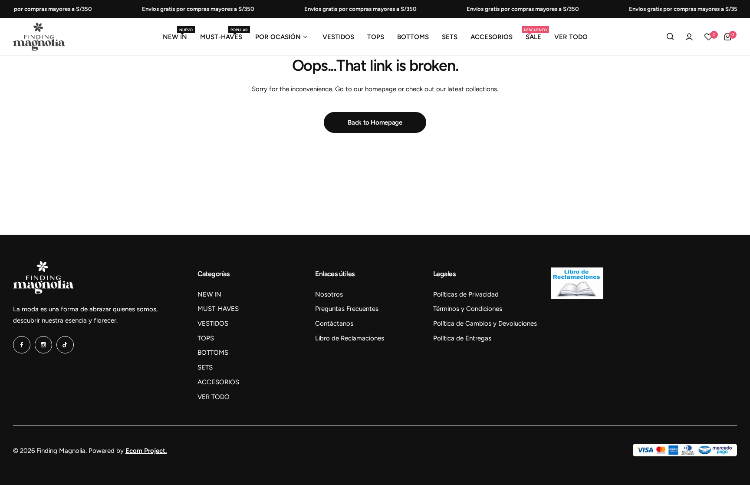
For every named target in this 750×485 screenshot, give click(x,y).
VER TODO (213, 397)
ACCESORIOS (218, 382)
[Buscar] (670, 36)
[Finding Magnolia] (39, 37)
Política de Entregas (462, 338)
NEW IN (209, 294)
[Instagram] (43, 344)
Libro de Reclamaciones (349, 338)
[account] (689, 36)
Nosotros (329, 294)
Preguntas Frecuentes (346, 309)
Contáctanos (334, 323)
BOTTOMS (212, 352)
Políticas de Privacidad (466, 294)
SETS (205, 367)
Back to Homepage (375, 122)
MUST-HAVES (218, 309)
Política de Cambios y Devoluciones (485, 323)
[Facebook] (21, 344)
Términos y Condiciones (467, 309)
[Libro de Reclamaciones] (577, 296)
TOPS (205, 338)
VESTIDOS (212, 323)
